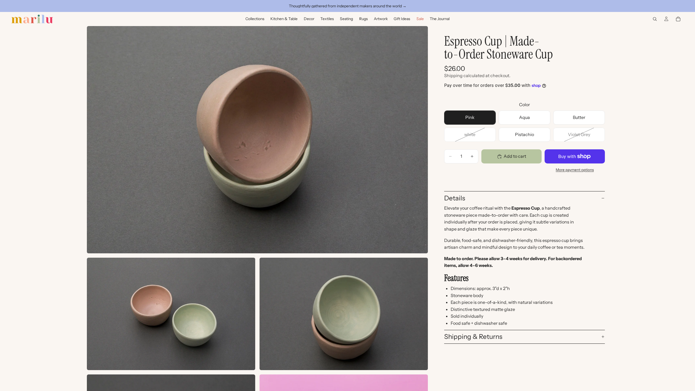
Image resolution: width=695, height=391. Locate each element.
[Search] (655, 19)
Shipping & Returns (473, 336)
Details (454, 198)
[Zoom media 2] (171, 314)
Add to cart (515, 156)
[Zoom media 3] (344, 314)
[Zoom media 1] (257, 139)
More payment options (575, 170)
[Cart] (678, 19)
